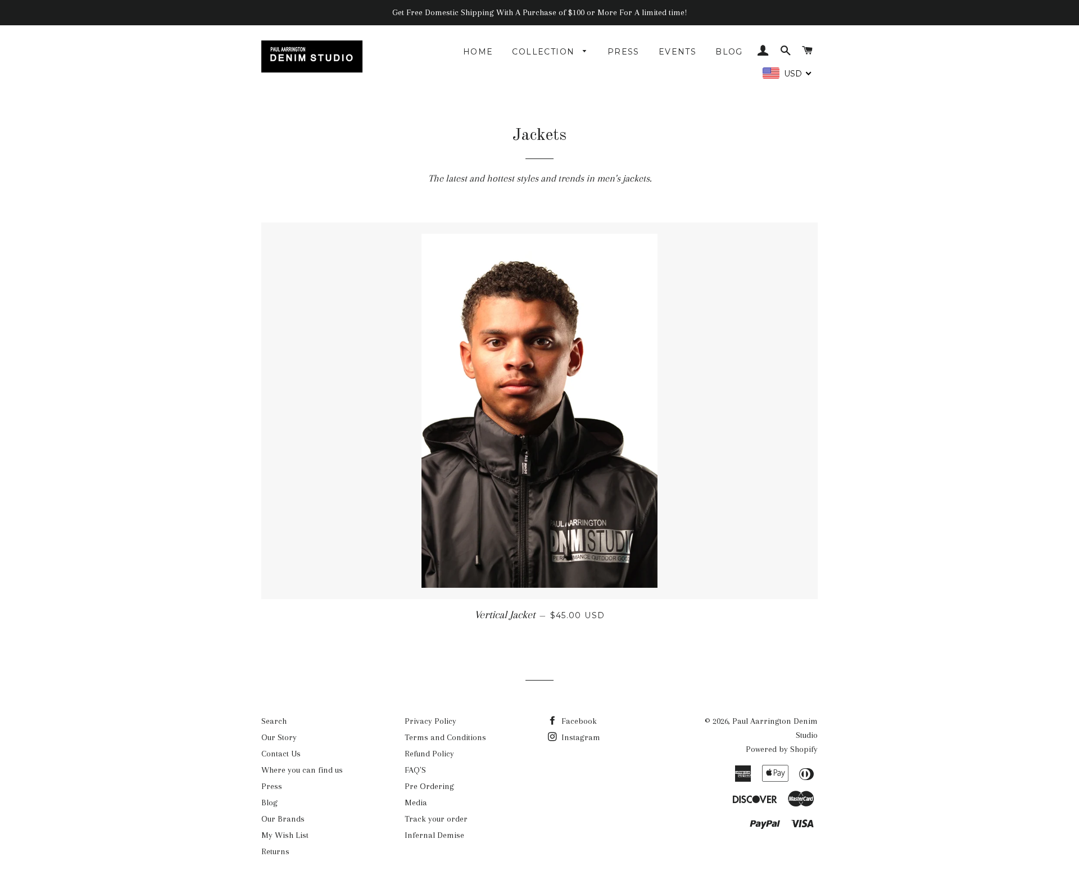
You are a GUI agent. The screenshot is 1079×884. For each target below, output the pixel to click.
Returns (275, 851)
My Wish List (285, 835)
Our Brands (283, 819)
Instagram (579, 737)
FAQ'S (415, 770)
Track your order (436, 819)
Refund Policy (429, 754)
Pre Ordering (429, 786)
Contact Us (281, 754)
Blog (729, 52)
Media (416, 802)
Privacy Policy (430, 721)
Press (623, 52)
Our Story (279, 737)
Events (677, 52)
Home (478, 52)
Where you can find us (302, 770)
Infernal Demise (434, 835)
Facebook (578, 721)
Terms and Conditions (445, 737)
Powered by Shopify (782, 749)
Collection (544, 52)
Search (274, 721)
